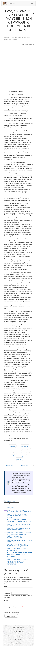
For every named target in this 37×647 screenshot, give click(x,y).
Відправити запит (11, 616)
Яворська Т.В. (27, 37)
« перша (12, 446)
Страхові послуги (11, 39)
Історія (18, 643)
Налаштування (29, 44)
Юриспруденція (18, 636)
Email (6, 600)
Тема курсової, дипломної (13, 607)
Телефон (7, 593)
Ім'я (5, 586)
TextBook (11, 3)
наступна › (22, 456)
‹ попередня (25, 446)
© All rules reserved (18, 627)
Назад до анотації (9, 501)
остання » (19, 459)
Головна (6, 37)
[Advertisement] (18, 66)
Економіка (18, 639)
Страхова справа (16, 37)
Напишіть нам (18, 631)
